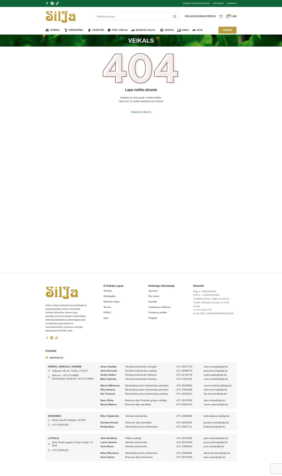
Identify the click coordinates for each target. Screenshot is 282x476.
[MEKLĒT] (174, 16)
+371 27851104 (184, 379)
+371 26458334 (184, 422)
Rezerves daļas (112, 301)
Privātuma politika (157, 312)
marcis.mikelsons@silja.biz (218, 385)
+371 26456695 (184, 453)
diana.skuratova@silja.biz (217, 453)
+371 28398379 (184, 370)
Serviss (107, 307)
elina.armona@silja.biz (215, 389)
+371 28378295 (184, 400)
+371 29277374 (184, 366)
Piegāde (152, 318)
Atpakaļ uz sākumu (141, 112)
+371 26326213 (184, 393)
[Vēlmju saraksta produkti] (221, 16)
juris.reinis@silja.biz (214, 446)
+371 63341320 (60, 424)
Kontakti (152, 301)
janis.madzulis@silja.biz (216, 438)
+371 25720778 (184, 374)
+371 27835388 (184, 389)
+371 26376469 (184, 442)
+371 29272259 (184, 457)
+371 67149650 (70, 375)
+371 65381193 (60, 450)
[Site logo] (61, 16)
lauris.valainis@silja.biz (216, 442)
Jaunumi (152, 290)
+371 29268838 (184, 416)
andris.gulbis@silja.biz (215, 374)
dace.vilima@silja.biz (214, 400)
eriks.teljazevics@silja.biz (216, 416)
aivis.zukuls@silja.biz (214, 457)
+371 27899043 (184, 446)
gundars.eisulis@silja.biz (216, 422)
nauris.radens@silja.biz (216, 404)
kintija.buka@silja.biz (214, 426)
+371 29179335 (184, 438)
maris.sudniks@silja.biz (216, 379)
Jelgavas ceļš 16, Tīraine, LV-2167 (70, 370)
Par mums (153, 296)
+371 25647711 (184, 426)
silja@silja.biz (56, 357)
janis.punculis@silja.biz (216, 370)
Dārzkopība (110, 296)
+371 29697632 (184, 404)
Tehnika (108, 290)
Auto (106, 318)
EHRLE (107, 312)
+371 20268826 (184, 385)
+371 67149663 (85, 378)
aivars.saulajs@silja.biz (216, 366)
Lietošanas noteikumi (159, 307)
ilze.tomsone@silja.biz (215, 393)
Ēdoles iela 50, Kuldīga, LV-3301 (69, 420)
